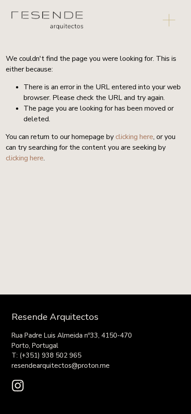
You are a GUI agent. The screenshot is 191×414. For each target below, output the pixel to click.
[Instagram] (18, 385)
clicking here (134, 137)
